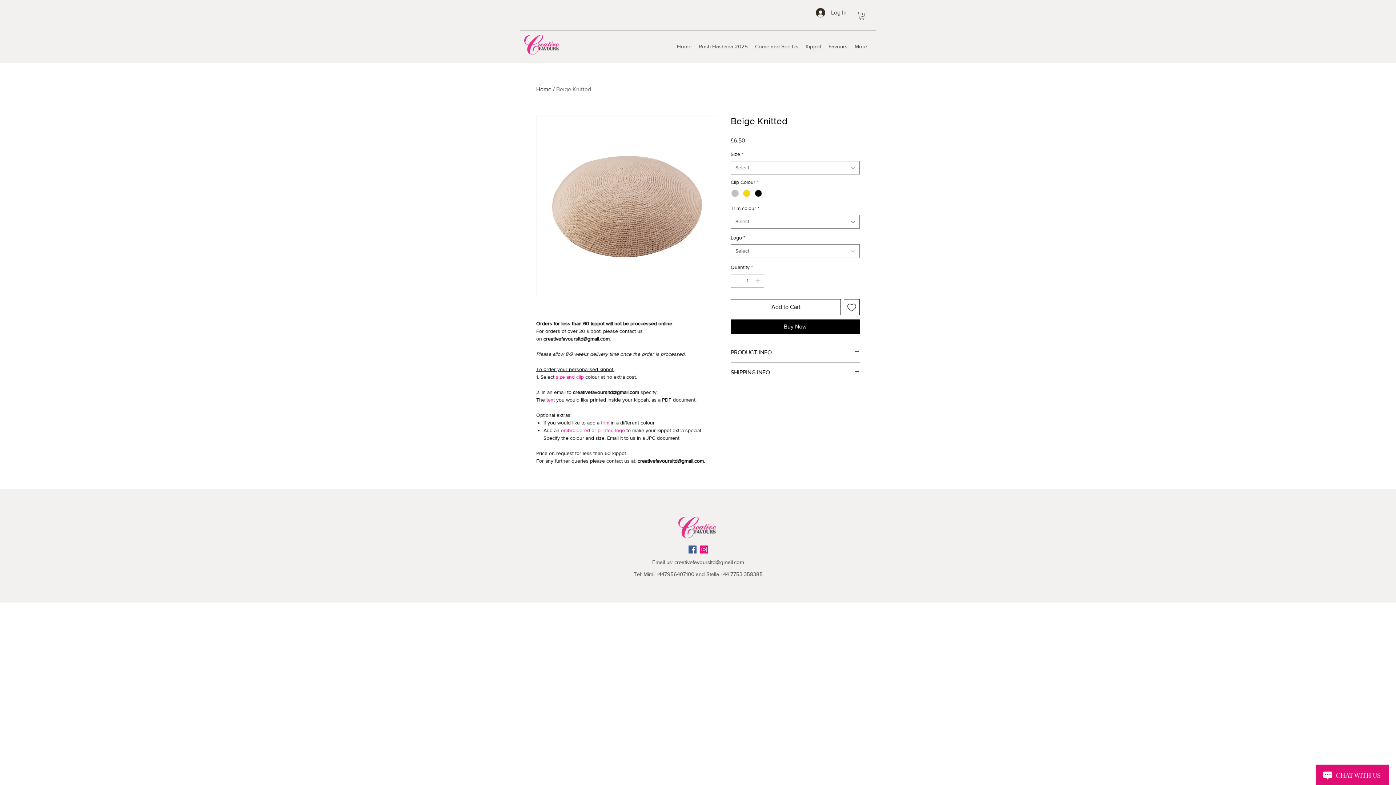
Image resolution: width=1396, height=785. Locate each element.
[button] (861, 16)
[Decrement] (736, 280)
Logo (738, 238)
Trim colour (745, 208)
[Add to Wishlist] (852, 307)
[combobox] (795, 168)
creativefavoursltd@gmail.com (709, 562)
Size (737, 154)
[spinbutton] (747, 280)
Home (543, 89)
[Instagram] (704, 549)
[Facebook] (693, 549)
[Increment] (758, 280)
